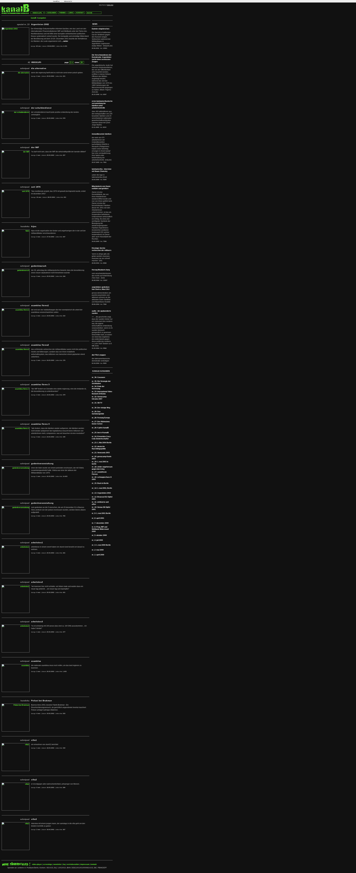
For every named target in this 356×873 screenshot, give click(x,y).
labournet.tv (68, 1)
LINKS (71, 12)
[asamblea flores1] (15, 310)
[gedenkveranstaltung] (15, 468)
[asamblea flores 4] (15, 428)
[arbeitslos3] (15, 626)
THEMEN (62, 12)
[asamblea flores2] (15, 349)
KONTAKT (80, 12)
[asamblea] (15, 665)
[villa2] (15, 784)
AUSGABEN (51, 12)
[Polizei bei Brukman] (15, 705)
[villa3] (15, 823)
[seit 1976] (15, 191)
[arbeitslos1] (15, 547)
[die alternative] (15, 72)
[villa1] (15, 744)
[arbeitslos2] (15, 586)
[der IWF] (15, 152)
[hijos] (15, 231)
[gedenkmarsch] (15, 270)
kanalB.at (56, 1)
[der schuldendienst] (15, 112)
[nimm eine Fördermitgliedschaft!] (16, 865)
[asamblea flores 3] (15, 389)
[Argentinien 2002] (15, 28)
